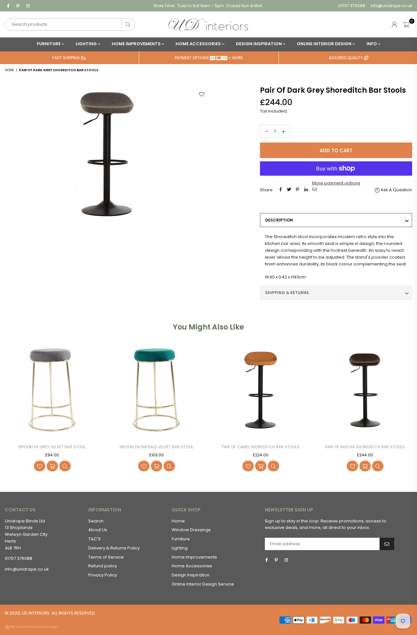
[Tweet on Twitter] (289, 190)
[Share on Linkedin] (306, 190)
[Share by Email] (314, 190)
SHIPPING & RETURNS (287, 292)
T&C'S (94, 539)
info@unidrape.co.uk (391, 5)
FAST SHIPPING (66, 58)
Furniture (49, 44)
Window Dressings (191, 530)
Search (96, 521)
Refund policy (102, 566)
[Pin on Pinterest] (297, 190)
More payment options (336, 183)
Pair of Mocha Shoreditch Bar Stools (365, 447)
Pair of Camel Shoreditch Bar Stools (261, 447)
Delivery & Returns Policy (114, 548)
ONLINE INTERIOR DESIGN (324, 44)
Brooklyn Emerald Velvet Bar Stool (156, 447)
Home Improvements (137, 44)
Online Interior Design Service (203, 584)
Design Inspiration (259, 44)
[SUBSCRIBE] (387, 544)
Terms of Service (106, 557)
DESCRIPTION (279, 220)
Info (372, 44)
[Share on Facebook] (280, 190)
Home (9, 70)
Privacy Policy (102, 575)
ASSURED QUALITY (346, 58)
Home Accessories (199, 44)
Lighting (87, 44)
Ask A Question (396, 190)
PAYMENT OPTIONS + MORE (209, 58)
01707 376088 (351, 5)
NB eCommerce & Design (33, 626)
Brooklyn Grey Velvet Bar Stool (52, 447)
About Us (97, 530)
